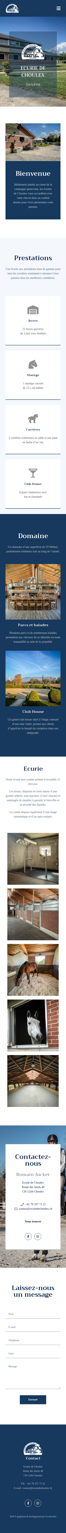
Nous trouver (33, 1221)
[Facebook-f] (28, 1236)
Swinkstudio (50, 1516)
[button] (9, 678)
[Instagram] (37, 1236)
